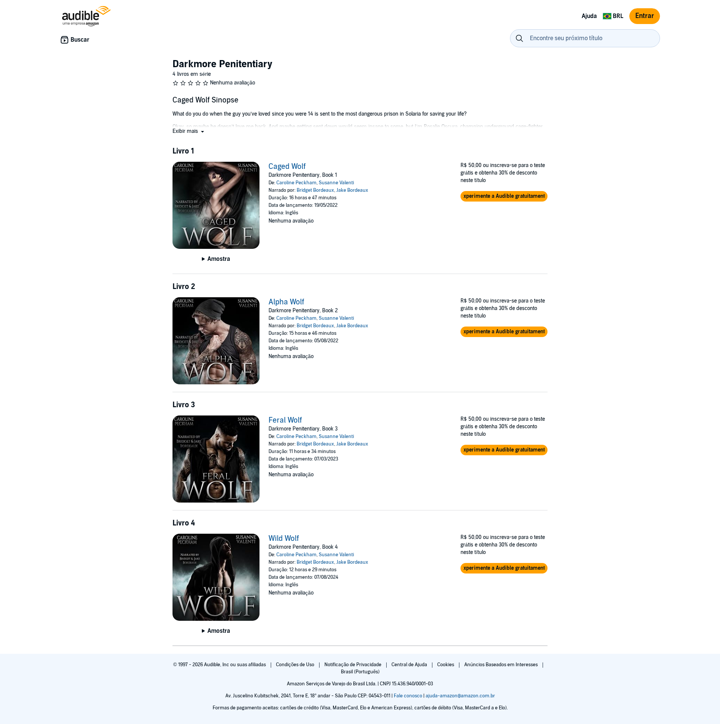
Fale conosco (408, 696)
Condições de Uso (295, 665)
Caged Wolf (287, 166)
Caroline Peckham (296, 183)
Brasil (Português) (360, 672)
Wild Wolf (283, 538)
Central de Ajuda (410, 665)
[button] (189, 131)
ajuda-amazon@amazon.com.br (460, 696)
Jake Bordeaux (352, 190)
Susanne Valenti (336, 183)
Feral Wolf (285, 420)
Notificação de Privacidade (353, 665)
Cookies (446, 665)
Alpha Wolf (286, 302)
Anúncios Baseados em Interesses (501, 665)
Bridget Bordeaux (315, 190)
